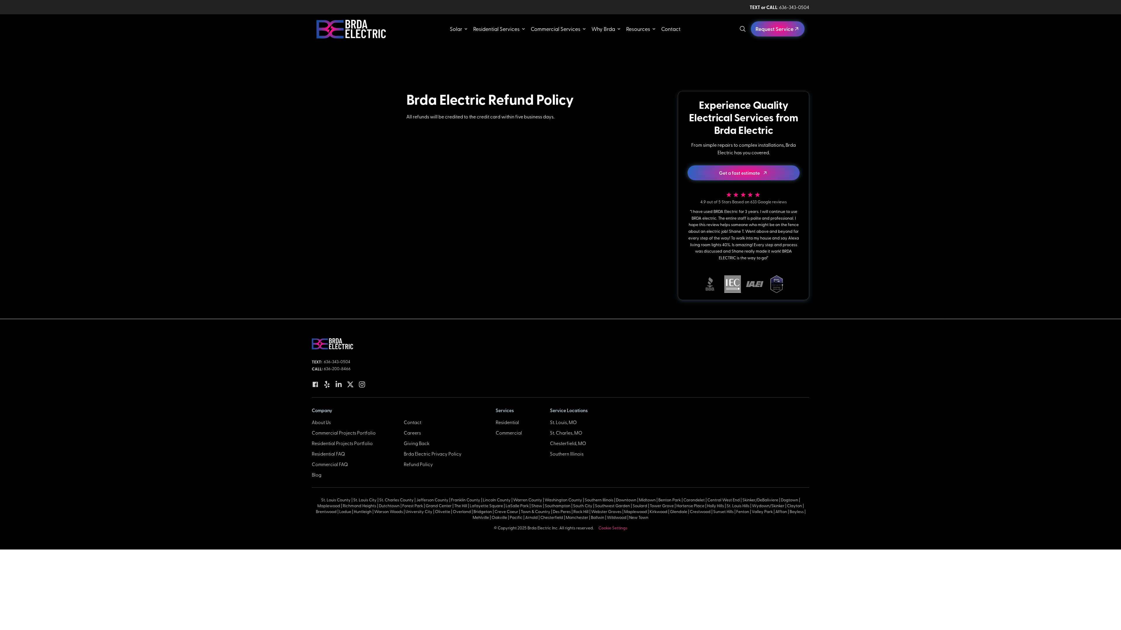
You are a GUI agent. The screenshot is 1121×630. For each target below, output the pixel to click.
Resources (638, 28)
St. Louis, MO (563, 422)
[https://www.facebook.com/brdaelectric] (315, 384)
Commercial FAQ (330, 464)
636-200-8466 (337, 368)
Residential (507, 422)
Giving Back (416, 443)
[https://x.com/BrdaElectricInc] (350, 384)
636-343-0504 (337, 361)
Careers (412, 432)
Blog (316, 474)
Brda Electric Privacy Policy (433, 453)
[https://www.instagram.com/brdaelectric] (361, 384)
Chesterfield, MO (568, 443)
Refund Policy (418, 464)
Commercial (509, 432)
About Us (321, 422)
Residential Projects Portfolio (342, 443)
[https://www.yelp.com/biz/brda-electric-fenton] (326, 384)
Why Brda (603, 28)
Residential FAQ (328, 453)
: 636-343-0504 (779, 7)
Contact (670, 28)
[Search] (742, 28)
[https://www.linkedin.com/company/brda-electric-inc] (338, 384)
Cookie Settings (612, 528)
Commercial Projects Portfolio (344, 432)
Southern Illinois (567, 453)
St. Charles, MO (566, 432)
